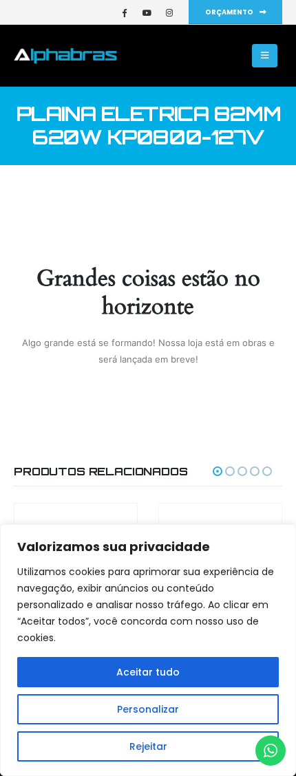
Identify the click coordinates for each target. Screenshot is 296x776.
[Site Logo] (65, 55)
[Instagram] (169, 12)
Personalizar (148, 709)
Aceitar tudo (148, 672)
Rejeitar (148, 746)
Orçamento (230, 12)
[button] (264, 55)
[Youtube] (146, 12)
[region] (148, 650)
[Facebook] (124, 12)
